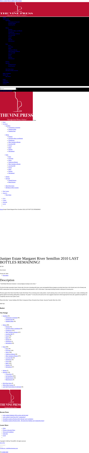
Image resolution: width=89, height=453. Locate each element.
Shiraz (7, 352)
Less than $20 (9, 334)
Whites (4, 325)
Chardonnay (9, 330)
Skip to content (3, 0)
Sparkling (5, 316)
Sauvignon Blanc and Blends (13, 328)
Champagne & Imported (11, 317)
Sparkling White (9, 321)
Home (1, 209)
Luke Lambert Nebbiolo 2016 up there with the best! (15, 415)
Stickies (5, 370)
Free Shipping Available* (6, 90)
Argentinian (8, 341)
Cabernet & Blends (10, 354)
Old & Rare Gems (7, 383)
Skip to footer (18, 0)
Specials (5, 372)
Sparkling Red (9, 319)
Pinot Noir (8, 350)
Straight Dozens (9, 377)
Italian (7, 337)
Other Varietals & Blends (12, 332)
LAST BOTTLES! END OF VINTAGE (12, 387)
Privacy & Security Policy (9, 430)
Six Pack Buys (9, 376)
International (9, 343)
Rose (7, 348)
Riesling (8, 326)
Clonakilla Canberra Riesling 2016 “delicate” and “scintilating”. (18, 419)
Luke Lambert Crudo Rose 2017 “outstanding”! (14, 417)
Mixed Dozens (9, 379)
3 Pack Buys (9, 374)
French (7, 336)
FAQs (4, 428)
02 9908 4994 (4, 452)
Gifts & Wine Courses (8, 385)
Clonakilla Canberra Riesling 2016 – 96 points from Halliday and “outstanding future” (23, 420)
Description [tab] (5, 275)
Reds (4, 346)
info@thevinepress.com (9, 448)
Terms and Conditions (8, 432)
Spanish (8, 339)
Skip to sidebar (11, 0)
